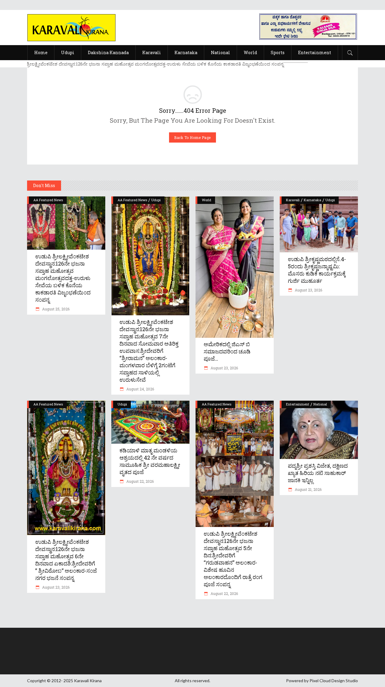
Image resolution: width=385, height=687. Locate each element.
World (206, 200)
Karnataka (312, 200)
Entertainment (297, 404)
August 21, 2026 (308, 489)
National (320, 404)
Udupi (156, 200)
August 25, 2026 (55, 309)
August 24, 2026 (139, 389)
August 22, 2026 (139, 481)
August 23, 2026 (224, 367)
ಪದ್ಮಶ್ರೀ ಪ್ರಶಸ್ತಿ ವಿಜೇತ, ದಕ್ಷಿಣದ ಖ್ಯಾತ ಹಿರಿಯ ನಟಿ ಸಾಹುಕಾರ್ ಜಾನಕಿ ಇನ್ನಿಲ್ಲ (318, 473)
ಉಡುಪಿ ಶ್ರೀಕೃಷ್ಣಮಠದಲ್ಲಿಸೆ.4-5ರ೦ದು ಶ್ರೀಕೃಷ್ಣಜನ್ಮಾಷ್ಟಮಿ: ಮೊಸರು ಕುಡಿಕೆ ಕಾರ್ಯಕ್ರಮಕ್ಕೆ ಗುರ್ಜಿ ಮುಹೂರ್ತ (317, 269)
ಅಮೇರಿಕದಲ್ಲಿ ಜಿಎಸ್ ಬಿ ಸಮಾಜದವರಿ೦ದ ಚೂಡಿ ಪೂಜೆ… (227, 351)
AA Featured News (48, 200)
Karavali (293, 200)
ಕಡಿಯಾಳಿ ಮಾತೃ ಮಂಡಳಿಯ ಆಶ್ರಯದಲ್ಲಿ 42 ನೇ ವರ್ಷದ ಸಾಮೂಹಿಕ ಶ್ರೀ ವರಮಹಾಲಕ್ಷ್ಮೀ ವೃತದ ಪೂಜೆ (149, 461)
